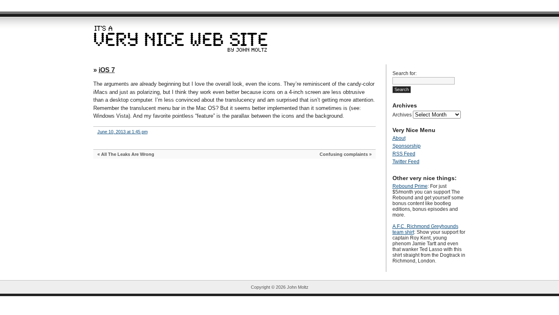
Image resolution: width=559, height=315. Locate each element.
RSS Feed (403, 154)
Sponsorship (406, 146)
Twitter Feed (405, 161)
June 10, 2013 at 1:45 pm (122, 131)
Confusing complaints (344, 154)
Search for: (404, 73)
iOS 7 (107, 69)
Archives (402, 115)
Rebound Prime (410, 186)
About (399, 138)
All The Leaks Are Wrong (127, 154)
